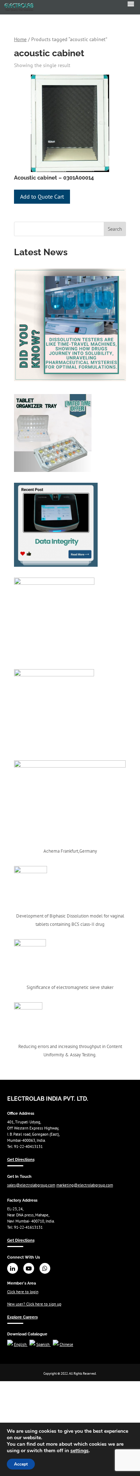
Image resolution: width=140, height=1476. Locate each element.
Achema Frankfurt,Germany (70, 851)
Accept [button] (21, 1464)
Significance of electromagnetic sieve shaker (70, 987)
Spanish (43, 1344)
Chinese (66, 1344)
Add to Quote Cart (42, 196)
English (21, 1344)
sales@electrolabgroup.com (31, 1185)
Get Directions (20, 1159)
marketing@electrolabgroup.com (84, 1185)
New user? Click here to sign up (34, 1304)
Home (20, 39)
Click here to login (22, 1291)
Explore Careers (22, 1317)
